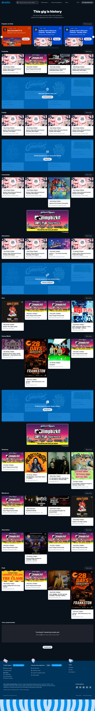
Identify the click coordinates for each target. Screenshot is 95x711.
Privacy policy (79, 695)
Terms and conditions (87, 695)
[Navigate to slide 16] (53, 47)
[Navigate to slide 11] (48, 47)
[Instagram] (77, 687)
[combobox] (27, 2)
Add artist (47, 159)
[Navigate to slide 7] (43, 47)
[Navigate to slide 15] (52, 47)
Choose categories (47, 282)
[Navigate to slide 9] (45, 47)
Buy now (26, 39)
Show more (89, 51)
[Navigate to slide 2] (38, 47)
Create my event (36, 670)
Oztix (66, 2)
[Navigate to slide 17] (54, 47)
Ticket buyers (44, 2)
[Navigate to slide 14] (51, 47)
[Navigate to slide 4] (40, 47)
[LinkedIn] (83, 687)
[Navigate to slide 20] (58, 47)
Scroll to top (47, 647)
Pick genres (47, 409)
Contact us (72, 672)
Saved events (8, 670)
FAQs (71, 669)
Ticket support (8, 676)
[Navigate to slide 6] (42, 47)
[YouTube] (80, 687)
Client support (36, 675)
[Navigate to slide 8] (44, 47)
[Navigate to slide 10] (47, 47)
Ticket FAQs (8, 674)
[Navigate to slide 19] (57, 47)
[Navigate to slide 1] (36, 47)
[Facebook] (87, 687)
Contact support (19, 665)
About (71, 667)
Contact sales (57, 665)
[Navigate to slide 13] (50, 47)
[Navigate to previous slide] (2, 37)
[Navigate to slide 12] (49, 47)
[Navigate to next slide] (93, 37)
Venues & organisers (56, 2)
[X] (90, 687)
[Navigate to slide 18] (55, 47)
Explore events (8, 668)
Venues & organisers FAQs (39, 672)
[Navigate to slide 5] (41, 47)
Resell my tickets (9, 678)
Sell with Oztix (88, 2)
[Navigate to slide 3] (39, 47)
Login (48, 665)
